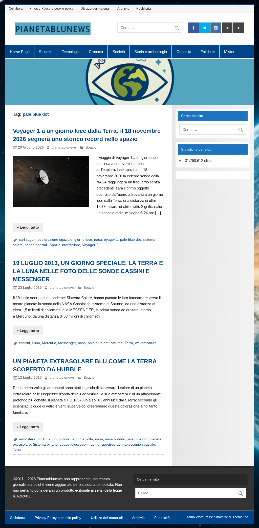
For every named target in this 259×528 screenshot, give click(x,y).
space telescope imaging (79, 444)
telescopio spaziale (140, 444)
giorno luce (83, 240)
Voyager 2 (90, 245)
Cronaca (96, 52)
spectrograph (112, 444)
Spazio (90, 147)
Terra (129, 343)
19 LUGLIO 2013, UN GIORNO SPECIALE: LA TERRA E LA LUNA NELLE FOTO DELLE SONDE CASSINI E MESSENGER (88, 271)
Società (119, 52)
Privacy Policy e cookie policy (51, 8)
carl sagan (27, 240)
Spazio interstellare (65, 245)
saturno (117, 343)
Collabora (16, 8)
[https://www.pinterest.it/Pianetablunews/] (227, 27)
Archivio (123, 8)
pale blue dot (130, 240)
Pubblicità (143, 8)
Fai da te (208, 52)
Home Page (20, 52)
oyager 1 (111, 240)
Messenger (67, 343)
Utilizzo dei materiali (95, 8)
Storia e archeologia (150, 52)
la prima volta (82, 439)
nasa (98, 240)
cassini (24, 343)
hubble (64, 439)
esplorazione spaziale (55, 240)
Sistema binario (45, 444)
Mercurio (49, 343)
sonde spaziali (36, 245)
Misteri (229, 52)
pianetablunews (64, 147)
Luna (36, 343)
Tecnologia (70, 52)
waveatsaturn (146, 343)
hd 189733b (47, 439)
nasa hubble (115, 439)
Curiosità (184, 52)
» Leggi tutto (28, 227)
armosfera (27, 439)
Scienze (45, 52)
